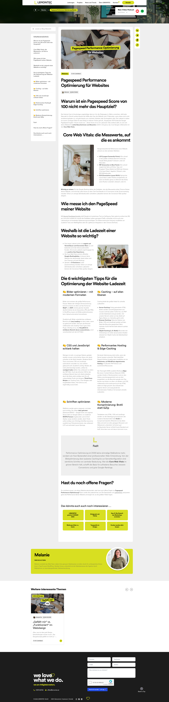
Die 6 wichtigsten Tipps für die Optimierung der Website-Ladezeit (43, 74)
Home (36, 10)
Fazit (35, 122)
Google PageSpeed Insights (72, 216)
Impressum (65, 699)
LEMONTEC (118, 493)
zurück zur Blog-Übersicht (43, 29)
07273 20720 (39, 690)
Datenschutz (57, 699)
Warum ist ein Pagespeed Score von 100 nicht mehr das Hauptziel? (43, 42)
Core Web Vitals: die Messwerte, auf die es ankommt (41, 51)
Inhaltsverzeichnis (41, 37)
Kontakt (71, 699)
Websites (43, 10)
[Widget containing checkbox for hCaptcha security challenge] (100, 682)
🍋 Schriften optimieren (41, 110)
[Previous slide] (126, 589)
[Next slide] (131, 589)
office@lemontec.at (53, 690)
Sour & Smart (121, 12)
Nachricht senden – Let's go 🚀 (97, 689)
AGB (52, 699)
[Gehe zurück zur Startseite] (50, 2)
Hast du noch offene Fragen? (43, 128)
